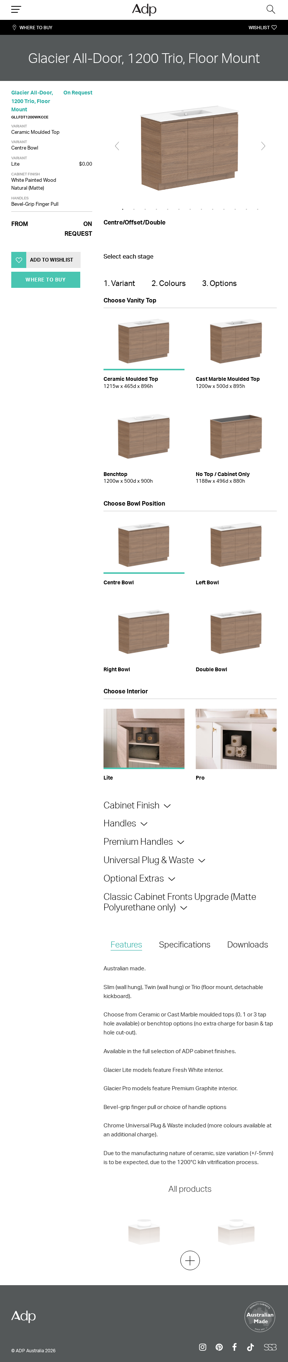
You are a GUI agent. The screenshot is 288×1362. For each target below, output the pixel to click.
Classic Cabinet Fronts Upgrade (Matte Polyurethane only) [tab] (180, 902)
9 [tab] (212, 209)
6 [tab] (179, 209)
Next (263, 146)
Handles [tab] (120, 823)
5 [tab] (167, 209)
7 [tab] (190, 209)
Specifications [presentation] (184, 944)
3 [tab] (145, 209)
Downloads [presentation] (247, 944)
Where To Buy (36, 27)
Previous (117, 146)
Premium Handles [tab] (138, 841)
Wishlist (259, 27)
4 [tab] (156, 209)
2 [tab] (134, 209)
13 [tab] (257, 209)
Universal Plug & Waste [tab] (149, 859)
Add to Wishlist (51, 260)
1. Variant (119, 283)
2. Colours (169, 283)
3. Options (219, 283)
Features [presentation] (126, 944)
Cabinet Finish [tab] (131, 805)
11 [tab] (235, 209)
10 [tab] (224, 209)
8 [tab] (201, 209)
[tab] (126, 945)
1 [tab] (122, 209)
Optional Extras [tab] (134, 878)
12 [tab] (246, 209)
